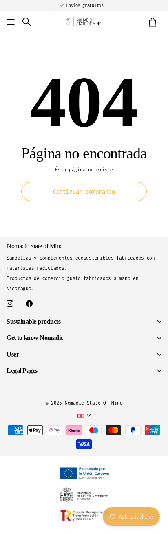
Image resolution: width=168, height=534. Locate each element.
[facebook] (29, 303)
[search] (26, 22)
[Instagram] (10, 303)
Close (84, 321)
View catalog (11, 22)
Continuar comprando (84, 191)
